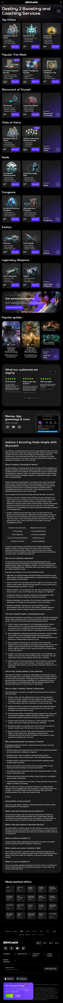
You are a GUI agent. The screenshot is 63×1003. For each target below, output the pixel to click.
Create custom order (14, 307)
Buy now (15, 46)
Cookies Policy (15, 991)
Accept (9, 996)
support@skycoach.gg (11, 969)
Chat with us (49, 968)
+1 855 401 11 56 (9, 967)
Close (18, 996)
